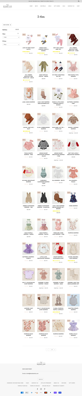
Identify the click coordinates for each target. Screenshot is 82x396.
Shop (31, 6)
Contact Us (71, 6)
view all (17, 29)
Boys (36, 6)
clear (18, 33)
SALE (64, 6)
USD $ (40, 379)
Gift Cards (57, 6)
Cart (78, 6)
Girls (49, 6)
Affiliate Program (46, 382)
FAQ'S (27, 382)
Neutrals (43, 6)
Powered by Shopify (58, 385)
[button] (26, 51)
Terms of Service (22, 385)
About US (56, 382)
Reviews (64, 382)
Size (3, 34)
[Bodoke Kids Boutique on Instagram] (41, 389)
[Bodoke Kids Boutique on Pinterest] (44, 389)
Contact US (35, 382)
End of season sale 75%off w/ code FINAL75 (41, 1)
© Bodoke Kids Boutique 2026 (15, 382)
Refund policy (46, 385)
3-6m (5, 37)
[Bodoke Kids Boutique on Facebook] (37, 389)
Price (4, 41)
